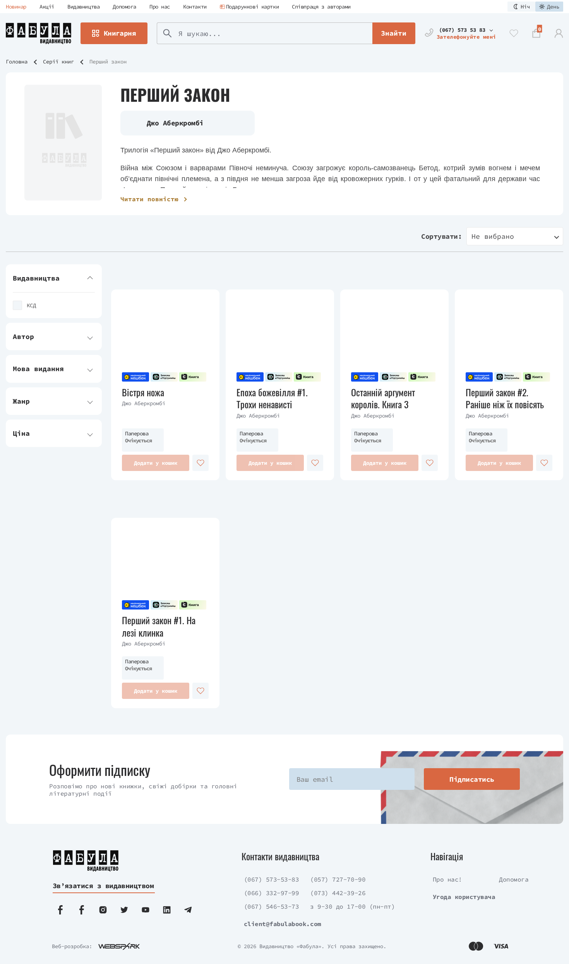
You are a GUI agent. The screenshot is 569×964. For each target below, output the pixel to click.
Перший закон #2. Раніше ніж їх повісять (505, 398)
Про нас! (447, 879)
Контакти (195, 6)
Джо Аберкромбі (143, 403)
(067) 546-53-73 (271, 906)
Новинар (16, 6)
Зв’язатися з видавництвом (103, 885)
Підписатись (471, 779)
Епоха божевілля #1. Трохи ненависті (272, 398)
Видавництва (83, 6)
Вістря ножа (143, 392)
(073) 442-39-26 (337, 893)
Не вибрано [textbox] (492, 236)
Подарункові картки (252, 6)
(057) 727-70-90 (337, 879)
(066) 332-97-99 (271, 893)
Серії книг (58, 61)
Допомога (124, 6)
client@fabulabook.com (282, 924)
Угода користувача (464, 897)
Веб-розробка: (72, 946)
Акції (46, 6)
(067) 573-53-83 (271, 879)
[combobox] (514, 236)
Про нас (159, 6)
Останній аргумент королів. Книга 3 (383, 398)
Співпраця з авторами (321, 6)
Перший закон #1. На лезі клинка (158, 626)
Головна (16, 61)
